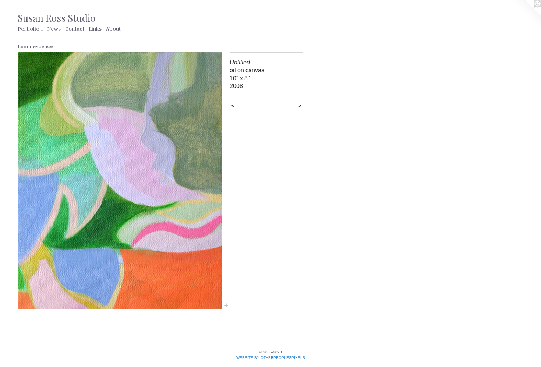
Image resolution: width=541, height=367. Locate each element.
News (54, 28)
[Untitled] (120, 180)
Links (95, 28)
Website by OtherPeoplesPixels (270, 358)
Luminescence (35, 46)
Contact (74, 28)
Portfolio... (30, 28)
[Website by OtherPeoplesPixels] (526, 14)
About (113, 28)
